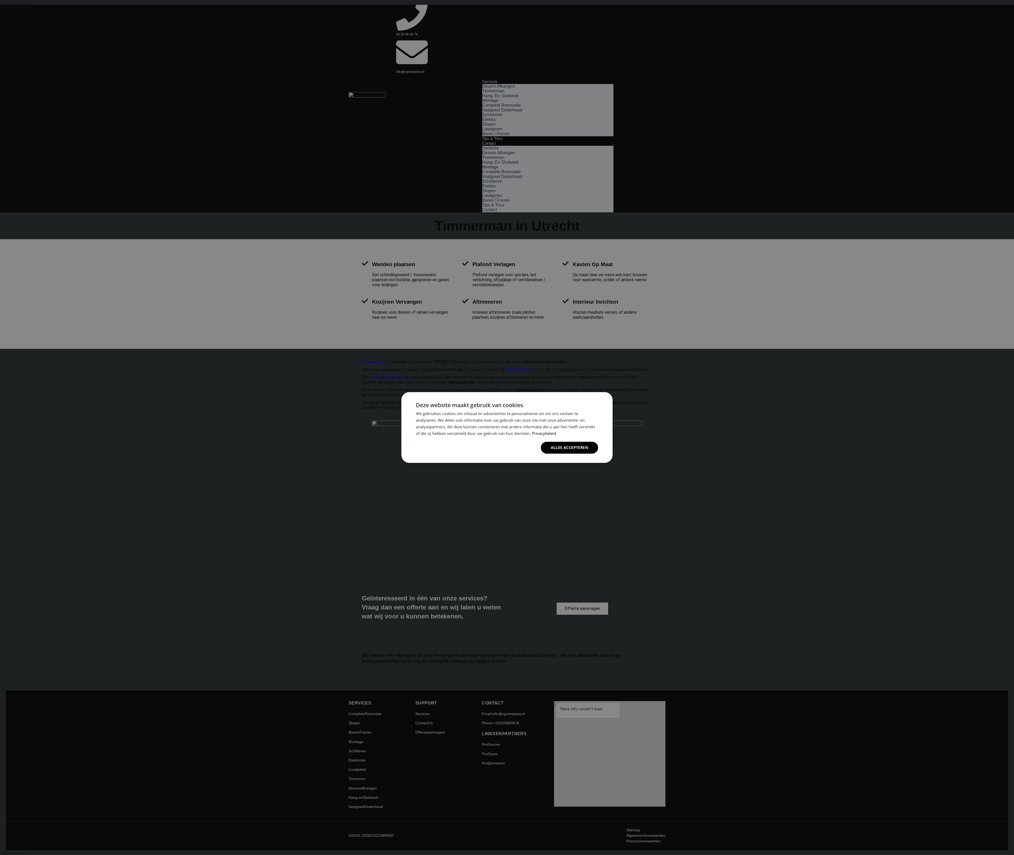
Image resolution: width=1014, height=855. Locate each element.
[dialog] (507, 427)
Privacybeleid (544, 433)
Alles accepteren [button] (569, 447)
